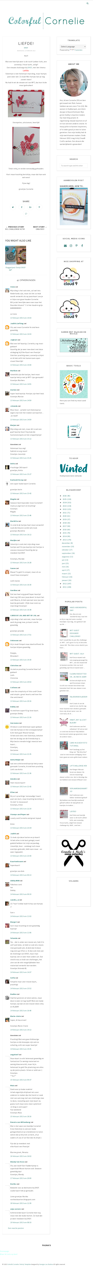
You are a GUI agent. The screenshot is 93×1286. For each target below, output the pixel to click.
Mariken (13, 370)
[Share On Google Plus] (30, 207)
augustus (66, 556)
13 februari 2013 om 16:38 (20, 610)
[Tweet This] (13, 207)
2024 (65, 502)
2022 (65, 509)
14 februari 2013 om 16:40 (20, 1010)
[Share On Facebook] (22, 207)
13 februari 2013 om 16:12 (20, 534)
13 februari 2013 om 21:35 (20, 754)
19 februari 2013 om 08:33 (20, 1222)
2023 (65, 506)
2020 (65, 516)
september (66, 553)
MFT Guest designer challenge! (75, 633)
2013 (65, 540)
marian (13, 390)
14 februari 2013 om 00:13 (20, 875)
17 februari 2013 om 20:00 (20, 1178)
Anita (12, 463)
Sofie (12, 978)
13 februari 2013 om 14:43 (20, 365)
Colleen (13, 687)
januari (65, 580)
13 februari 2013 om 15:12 (20, 439)
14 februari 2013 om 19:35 (20, 1049)
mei (63, 567)
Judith (13, 833)
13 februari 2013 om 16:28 (20, 562)
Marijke (13, 540)
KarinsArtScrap (16, 480)
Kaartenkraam (16, 861)
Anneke (13, 779)
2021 (65, 512)
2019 (65, 519)
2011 (65, 587)
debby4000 (15, 880)
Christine (14, 665)
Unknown (14, 640)
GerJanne (14, 723)
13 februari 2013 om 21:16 (20, 717)
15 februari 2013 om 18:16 (20, 1116)
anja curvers (15, 1209)
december (66, 543)
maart (64, 573)
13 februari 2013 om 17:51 (20, 635)
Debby (13, 707)
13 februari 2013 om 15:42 (20, 493)
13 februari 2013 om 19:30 (20, 660)
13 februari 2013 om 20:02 (20, 682)
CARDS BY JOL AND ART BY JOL (23, 615)
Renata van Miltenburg (20, 1122)
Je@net (13, 340)
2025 (65, 499)
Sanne (13, 568)
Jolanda (14, 406)
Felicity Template (25, 1264)
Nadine (13, 994)
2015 (65, 533)
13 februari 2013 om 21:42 (20, 786)
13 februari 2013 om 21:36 (20, 773)
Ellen (12, 792)
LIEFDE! (73, 811)
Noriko (13, 1184)
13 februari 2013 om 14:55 (20, 384)
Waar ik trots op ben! (8, 1254)
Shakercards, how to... (72, 186)
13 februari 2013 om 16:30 (20, 585)
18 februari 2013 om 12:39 (20, 1203)
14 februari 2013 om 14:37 (20, 972)
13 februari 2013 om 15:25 (20, 458)
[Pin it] (39, 207)
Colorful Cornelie (13, 1264)
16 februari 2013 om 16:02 (20, 1156)
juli (63, 560)
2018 (65, 523)
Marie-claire (15, 1016)
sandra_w (14, 900)
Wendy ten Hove (17, 1162)
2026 (65, 496)
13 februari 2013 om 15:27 (20, 474)
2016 (65, 529)
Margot (13, 922)
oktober (65, 550)
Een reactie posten (16, 1228)
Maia (12, 1085)
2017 (65, 526)
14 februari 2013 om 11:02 (20, 916)
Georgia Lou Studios (46, 1264)
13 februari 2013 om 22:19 (20, 809)
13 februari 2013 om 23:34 (20, 828)
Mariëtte (14, 521)
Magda (13, 499)
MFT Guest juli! (77, 654)
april (64, 570)
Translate (78, 50)
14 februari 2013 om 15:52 (20, 988)
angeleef (14, 1054)
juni (63, 563)
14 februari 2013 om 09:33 (20, 894)
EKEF (26, 48)
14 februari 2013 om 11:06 (20, 932)
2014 (65, 536)
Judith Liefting (16, 323)
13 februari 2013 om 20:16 (20, 701)
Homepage (4, 1251)
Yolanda (13, 938)
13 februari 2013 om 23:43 (20, 856)
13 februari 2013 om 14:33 (20, 318)
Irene (12, 287)
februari (65, 577)
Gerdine (13, 590)
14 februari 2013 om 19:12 (20, 1030)
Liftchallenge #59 (78, 766)
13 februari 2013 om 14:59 (20, 400)
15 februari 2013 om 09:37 (20, 1080)
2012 (65, 583)
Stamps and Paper (18, 814)
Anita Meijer (15, 760)
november (66, 546)
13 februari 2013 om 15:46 (20, 515)
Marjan (13, 425)
